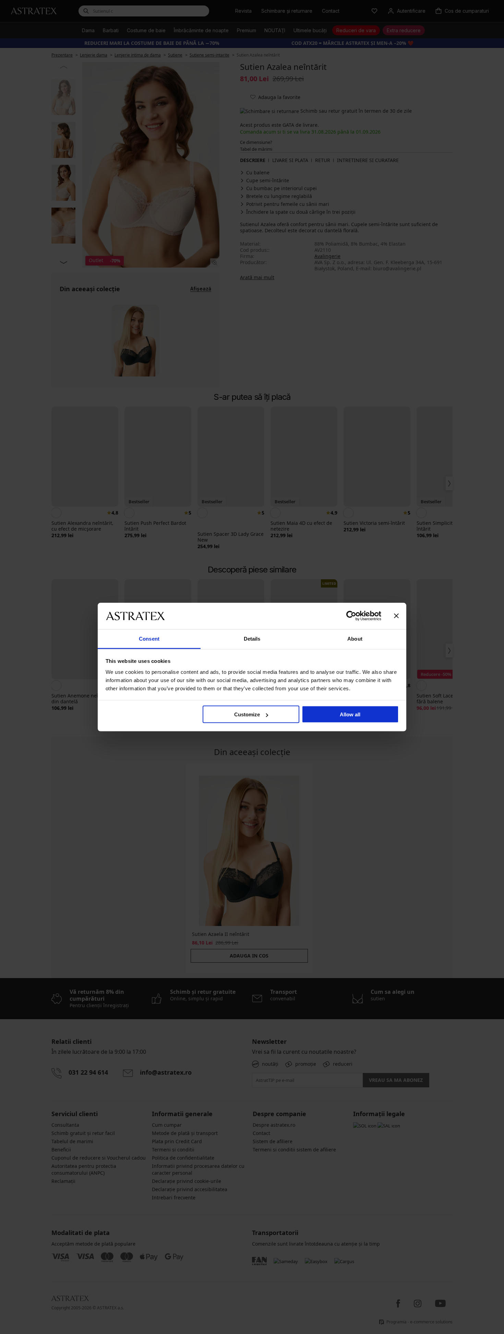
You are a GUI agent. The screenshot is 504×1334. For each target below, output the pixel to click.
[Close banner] (396, 616)
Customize (247, 714)
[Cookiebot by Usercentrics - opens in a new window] (351, 616)
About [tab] (354, 638)
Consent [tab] (149, 638)
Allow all (350, 714)
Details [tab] (252, 638)
